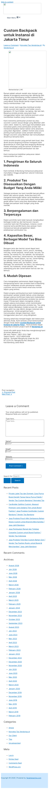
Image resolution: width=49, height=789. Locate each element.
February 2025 (14, 604)
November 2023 (15, 616)
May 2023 (13, 639)
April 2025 (13, 596)
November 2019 (15, 696)
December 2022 (15, 658)
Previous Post (8, 392)
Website (9, 457)
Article (11, 728)
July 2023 (13, 631)
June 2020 (13, 673)
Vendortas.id (37, 327)
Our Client (13, 736)
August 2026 (14, 566)
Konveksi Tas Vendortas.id (30, 45)
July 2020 (13, 669)
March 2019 (13, 712)
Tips (10, 739)
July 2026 (13, 569)
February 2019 (14, 716)
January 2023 (14, 654)
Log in (11, 755)
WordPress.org (14, 767)
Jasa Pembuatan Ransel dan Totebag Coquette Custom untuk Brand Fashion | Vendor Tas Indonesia (25, 532)
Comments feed (15, 763)
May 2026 (13, 577)
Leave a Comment (11, 45)
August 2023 (14, 627)
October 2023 (14, 619)
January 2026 (14, 593)
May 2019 (13, 704)
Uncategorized (14, 743)
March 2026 (14, 585)
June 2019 (13, 700)
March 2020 (14, 685)
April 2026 (13, 581)
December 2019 (15, 693)
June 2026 (13, 573)
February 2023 (15, 650)
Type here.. (10, 419)
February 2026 (15, 589)
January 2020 (14, 689)
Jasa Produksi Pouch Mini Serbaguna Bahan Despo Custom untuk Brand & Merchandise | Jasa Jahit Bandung (26, 521)
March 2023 (14, 646)
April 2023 (13, 643)
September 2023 (15, 623)
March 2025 (13, 600)
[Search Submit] (7, 480)
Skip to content (7, 2)
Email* (8, 449)
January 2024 (14, 608)
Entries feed (13, 759)
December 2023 (15, 612)
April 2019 (13, 708)
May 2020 (13, 677)
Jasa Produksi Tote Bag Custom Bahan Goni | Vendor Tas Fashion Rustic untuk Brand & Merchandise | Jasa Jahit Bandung (27, 543)
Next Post (7, 394)
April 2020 (13, 681)
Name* (8, 441)
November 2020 (15, 666)
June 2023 (13, 635)
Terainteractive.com (33, 778)
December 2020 (15, 662)
